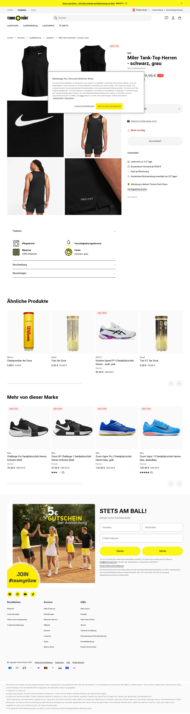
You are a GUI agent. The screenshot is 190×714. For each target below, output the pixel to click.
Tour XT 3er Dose (149, 360)
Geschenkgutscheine (174, 10)
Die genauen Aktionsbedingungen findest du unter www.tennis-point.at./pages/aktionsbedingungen (49, 708)
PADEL (33, 10)
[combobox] (102, 18)
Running (22, 10)
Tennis (10, 10)
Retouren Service (50, 620)
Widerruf (10, 609)
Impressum (59, 662)
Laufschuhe (12, 25)
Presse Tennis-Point (88, 647)
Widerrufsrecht (78, 662)
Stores (83, 625)
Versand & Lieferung (88, 631)
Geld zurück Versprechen (17, 620)
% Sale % (63, 25)
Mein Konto (85, 609)
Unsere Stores (157, 10)
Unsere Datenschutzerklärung (112, 566)
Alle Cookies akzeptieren (109, 106)
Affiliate (47, 625)
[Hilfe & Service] (166, 18)
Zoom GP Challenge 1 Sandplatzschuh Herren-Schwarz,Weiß (71, 458)
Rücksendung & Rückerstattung (93, 636)
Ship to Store (49, 647)
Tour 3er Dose (58, 360)
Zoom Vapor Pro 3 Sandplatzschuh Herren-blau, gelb (114, 458)
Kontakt (84, 614)
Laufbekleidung (30, 25)
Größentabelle (132, 153)
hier (81, 96)
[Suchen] (55, 18)
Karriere (47, 631)
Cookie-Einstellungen (15, 625)
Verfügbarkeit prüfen (137, 189)
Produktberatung (87, 642)
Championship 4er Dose (19, 360)
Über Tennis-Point (88, 620)
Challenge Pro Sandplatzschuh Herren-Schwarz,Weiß (27, 458)
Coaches (47, 636)
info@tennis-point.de (108, 562)
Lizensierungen (13, 614)
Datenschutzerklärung (44, 662)
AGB (68, 662)
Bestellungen (49, 614)
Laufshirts (50, 38)
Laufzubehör (48, 25)
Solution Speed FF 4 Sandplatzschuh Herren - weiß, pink (115, 362)
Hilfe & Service (49, 609)
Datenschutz (58, 98)
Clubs (46, 642)
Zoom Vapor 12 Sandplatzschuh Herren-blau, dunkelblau (160, 458)
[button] (171, 383)
